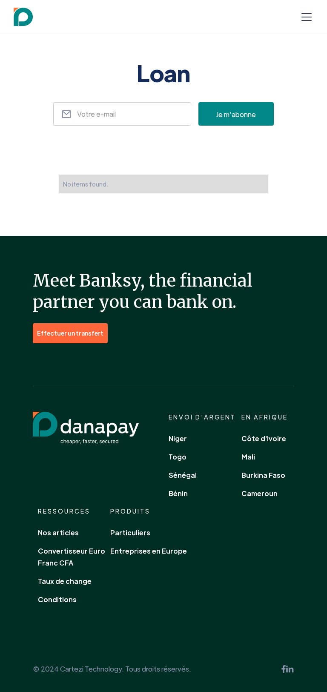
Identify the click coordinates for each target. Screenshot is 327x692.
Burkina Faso (263, 475)
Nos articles (58, 532)
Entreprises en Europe (148, 550)
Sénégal (183, 475)
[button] (304, 17)
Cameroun (259, 493)
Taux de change (65, 581)
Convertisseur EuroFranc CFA (71, 556)
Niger (178, 438)
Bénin (178, 493)
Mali (248, 456)
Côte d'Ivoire (263, 438)
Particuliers (130, 532)
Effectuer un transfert (70, 333)
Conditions (57, 599)
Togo (177, 456)
